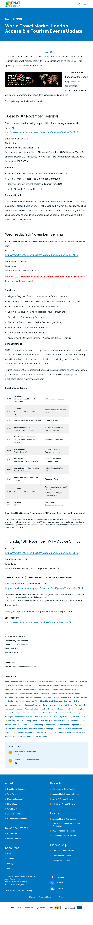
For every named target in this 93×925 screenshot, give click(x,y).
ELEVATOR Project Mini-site (64, 804)
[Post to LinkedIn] (46, 52)
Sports (25, 724)
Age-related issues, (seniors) (20, 685)
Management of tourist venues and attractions (25, 717)
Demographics (80, 697)
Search (79, 4)
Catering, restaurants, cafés (28, 697)
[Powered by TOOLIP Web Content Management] (29, 908)
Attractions (44, 689)
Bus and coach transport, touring (34, 693)
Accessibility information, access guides (44, 681)
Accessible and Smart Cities (64, 819)
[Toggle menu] (85, 4)
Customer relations (62, 697)
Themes (10, 858)
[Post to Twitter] (51, 52)
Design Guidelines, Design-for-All (22, 701)
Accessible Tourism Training (64, 836)
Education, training (31, 705)
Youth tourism (40, 736)
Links (9, 868)
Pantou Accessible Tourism (64, 831)
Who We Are (12, 794)
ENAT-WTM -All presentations (26, 761)
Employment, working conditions (57, 705)
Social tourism (59, 721)
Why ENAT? (12, 809)
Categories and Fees (61, 860)
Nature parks (13, 721)
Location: (9, 644)
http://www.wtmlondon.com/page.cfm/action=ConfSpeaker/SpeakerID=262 (42, 588)
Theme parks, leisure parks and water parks (24, 728)
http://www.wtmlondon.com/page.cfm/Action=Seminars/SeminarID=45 (40, 254)
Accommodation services (76, 681)
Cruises (47, 697)
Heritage (70, 709)
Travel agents (41, 732)
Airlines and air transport (47, 685)
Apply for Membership (62, 855)
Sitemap (32, 897)
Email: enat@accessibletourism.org (18, 891)
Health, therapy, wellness (52, 709)
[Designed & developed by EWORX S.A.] (41, 908)
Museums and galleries (59, 717)
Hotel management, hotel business (23, 713)
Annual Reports (13, 814)
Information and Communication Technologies (62, 713)
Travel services (57, 732)
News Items (12, 834)
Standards (50, 724)
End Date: (9, 652)
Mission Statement (15, 799)
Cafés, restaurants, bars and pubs (66, 693)
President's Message (16, 789)
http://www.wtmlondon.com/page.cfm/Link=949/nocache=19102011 (38, 622)
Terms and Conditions (47, 897)
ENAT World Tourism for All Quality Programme (66, 824)
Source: (8, 666)
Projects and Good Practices (65, 789)
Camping (9, 697)
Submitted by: (11, 641)
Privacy (61, 897)
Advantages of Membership (64, 851)
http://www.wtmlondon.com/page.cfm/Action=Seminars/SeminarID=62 (40, 552)
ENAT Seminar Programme (25, 753)
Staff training (37, 724)
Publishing (45, 721)
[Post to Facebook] (42, 52)
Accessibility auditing (14, 681)
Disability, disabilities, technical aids (55, 701)
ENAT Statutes (13, 804)
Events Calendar (14, 838)
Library (10, 863)
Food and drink (31, 709)
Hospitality (81, 709)
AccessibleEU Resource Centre (66, 794)
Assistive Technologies (26, 689)
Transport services (24, 732)
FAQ (9, 853)
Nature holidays (79, 717)
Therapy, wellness (54, 728)
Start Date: (10, 648)
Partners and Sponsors (17, 819)
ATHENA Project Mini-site (63, 799)
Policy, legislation (29, 721)
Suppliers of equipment (68, 724)
